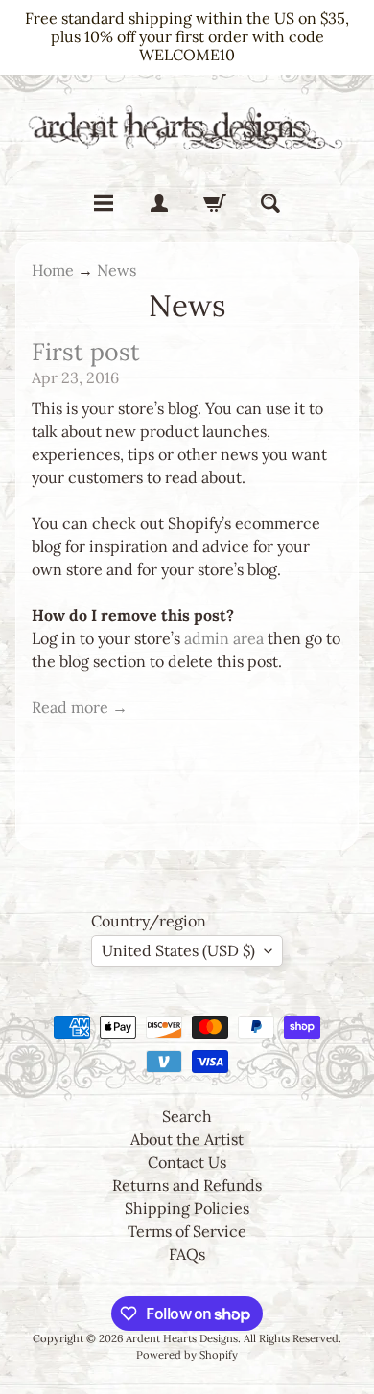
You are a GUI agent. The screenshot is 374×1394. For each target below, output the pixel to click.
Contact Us (187, 1162)
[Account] (159, 203)
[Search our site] (270, 203)
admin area (224, 638)
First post (86, 351)
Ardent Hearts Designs (182, 1338)
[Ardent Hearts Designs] (187, 127)
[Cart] (215, 203)
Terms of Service (187, 1231)
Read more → (80, 707)
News (116, 270)
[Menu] (104, 203)
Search (187, 1116)
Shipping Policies (187, 1208)
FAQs (187, 1254)
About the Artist (187, 1139)
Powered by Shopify (187, 1354)
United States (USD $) (178, 950)
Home (53, 270)
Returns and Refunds (187, 1185)
